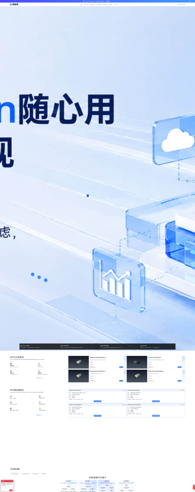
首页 (81, 4)
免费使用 (121, 380)
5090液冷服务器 (35, 473)
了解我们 (115, 4)
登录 (182, 4)
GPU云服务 (86, 4)
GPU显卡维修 (92, 4)
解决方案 (110, 4)
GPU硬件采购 (99, 4)
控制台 (179, 4)
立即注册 (107, 1)
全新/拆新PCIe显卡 (15, 473)
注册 (184, 4)
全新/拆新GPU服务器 (25, 473)
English (190, 1)
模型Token (105, 4)
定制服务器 (43, 473)
